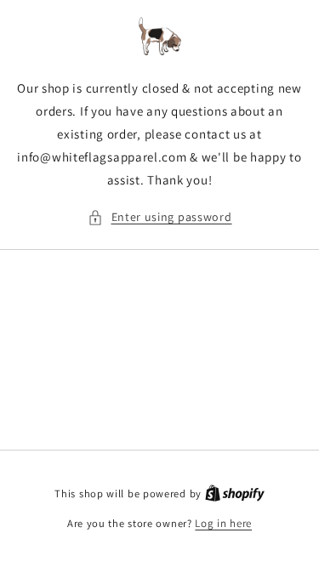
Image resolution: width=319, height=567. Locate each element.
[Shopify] (235, 493)
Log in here (223, 523)
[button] (160, 217)
